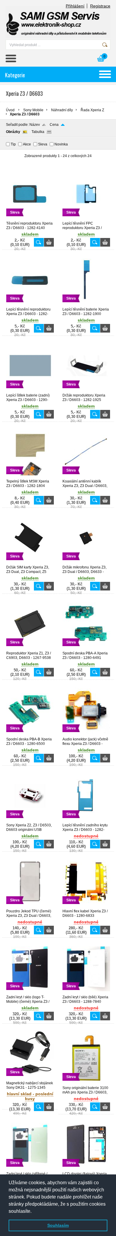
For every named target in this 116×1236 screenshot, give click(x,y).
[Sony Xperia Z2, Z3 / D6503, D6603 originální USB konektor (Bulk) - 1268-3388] (30, 820)
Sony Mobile (33, 110)
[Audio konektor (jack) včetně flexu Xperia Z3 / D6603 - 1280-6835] (86, 734)
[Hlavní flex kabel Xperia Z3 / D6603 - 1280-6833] (86, 906)
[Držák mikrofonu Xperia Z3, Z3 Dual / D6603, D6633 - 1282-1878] (86, 562)
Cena (54, 125)
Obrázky (13, 132)
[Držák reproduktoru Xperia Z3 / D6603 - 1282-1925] (86, 390)
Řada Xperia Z (92, 110)
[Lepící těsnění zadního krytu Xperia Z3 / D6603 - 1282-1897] (86, 820)
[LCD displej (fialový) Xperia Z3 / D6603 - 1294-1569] (86, 1169)
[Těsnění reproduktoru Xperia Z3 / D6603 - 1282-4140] (30, 219)
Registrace (100, 6)
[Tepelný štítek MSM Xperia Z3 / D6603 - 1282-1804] (30, 476)
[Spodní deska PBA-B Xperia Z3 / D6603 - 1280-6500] (30, 734)
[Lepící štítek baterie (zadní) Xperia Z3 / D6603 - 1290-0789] (30, 390)
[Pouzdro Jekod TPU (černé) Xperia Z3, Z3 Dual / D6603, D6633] (30, 906)
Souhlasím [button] (58, 1225)
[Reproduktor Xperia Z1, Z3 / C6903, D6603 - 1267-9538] (30, 648)
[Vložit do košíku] (49, 242)
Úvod (10, 110)
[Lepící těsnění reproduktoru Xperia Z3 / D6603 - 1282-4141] (30, 305)
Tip (13, 144)
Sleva (42, 144)
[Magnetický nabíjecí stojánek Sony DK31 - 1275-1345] (30, 1078)
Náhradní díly (62, 110)
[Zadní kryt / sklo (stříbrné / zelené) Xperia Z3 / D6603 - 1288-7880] (30, 1169)
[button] (34, 1211)
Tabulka (38, 132)
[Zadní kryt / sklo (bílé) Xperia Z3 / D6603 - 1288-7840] (86, 992)
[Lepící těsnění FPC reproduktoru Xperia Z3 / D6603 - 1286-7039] (86, 219)
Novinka (61, 144)
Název (34, 125)
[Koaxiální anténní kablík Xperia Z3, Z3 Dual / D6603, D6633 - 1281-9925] (86, 476)
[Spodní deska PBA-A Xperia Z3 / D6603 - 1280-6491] (86, 648)
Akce (27, 144)
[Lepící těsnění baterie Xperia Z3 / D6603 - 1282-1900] (86, 305)
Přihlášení (75, 6)
